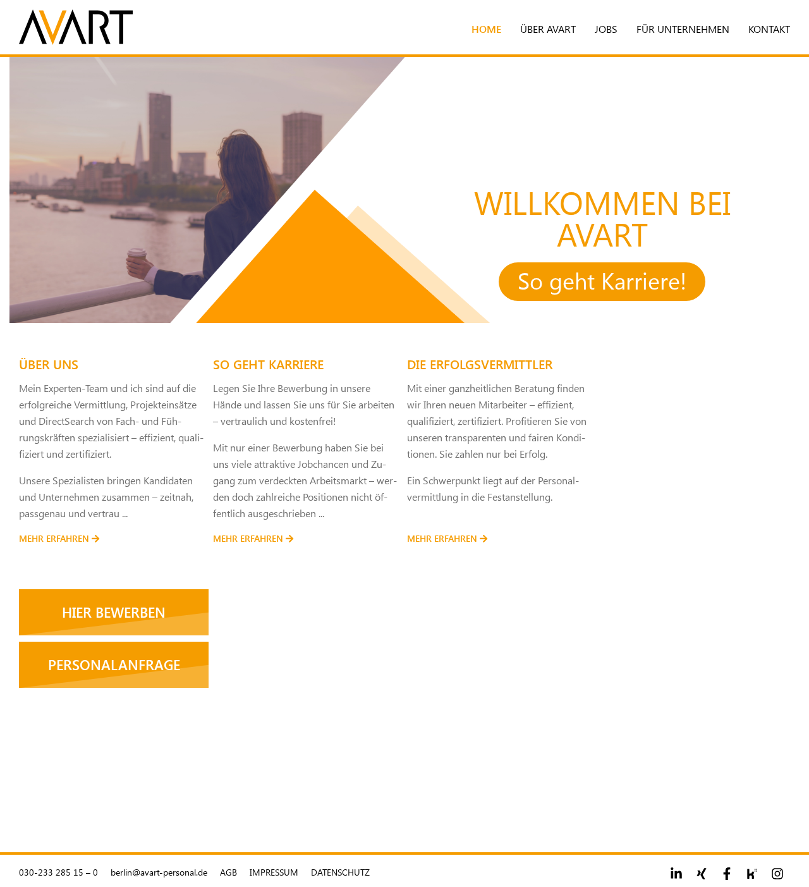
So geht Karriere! (602, 280)
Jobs (606, 28)
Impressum (274, 872)
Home (486, 28)
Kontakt (769, 28)
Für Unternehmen (682, 28)
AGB (228, 872)
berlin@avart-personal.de (159, 872)
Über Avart (548, 28)
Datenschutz (340, 872)
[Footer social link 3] (726, 873)
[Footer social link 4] (752, 873)
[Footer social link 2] (701, 873)
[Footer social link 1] (676, 873)
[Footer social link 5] (777, 873)
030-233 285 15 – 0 (58, 872)
